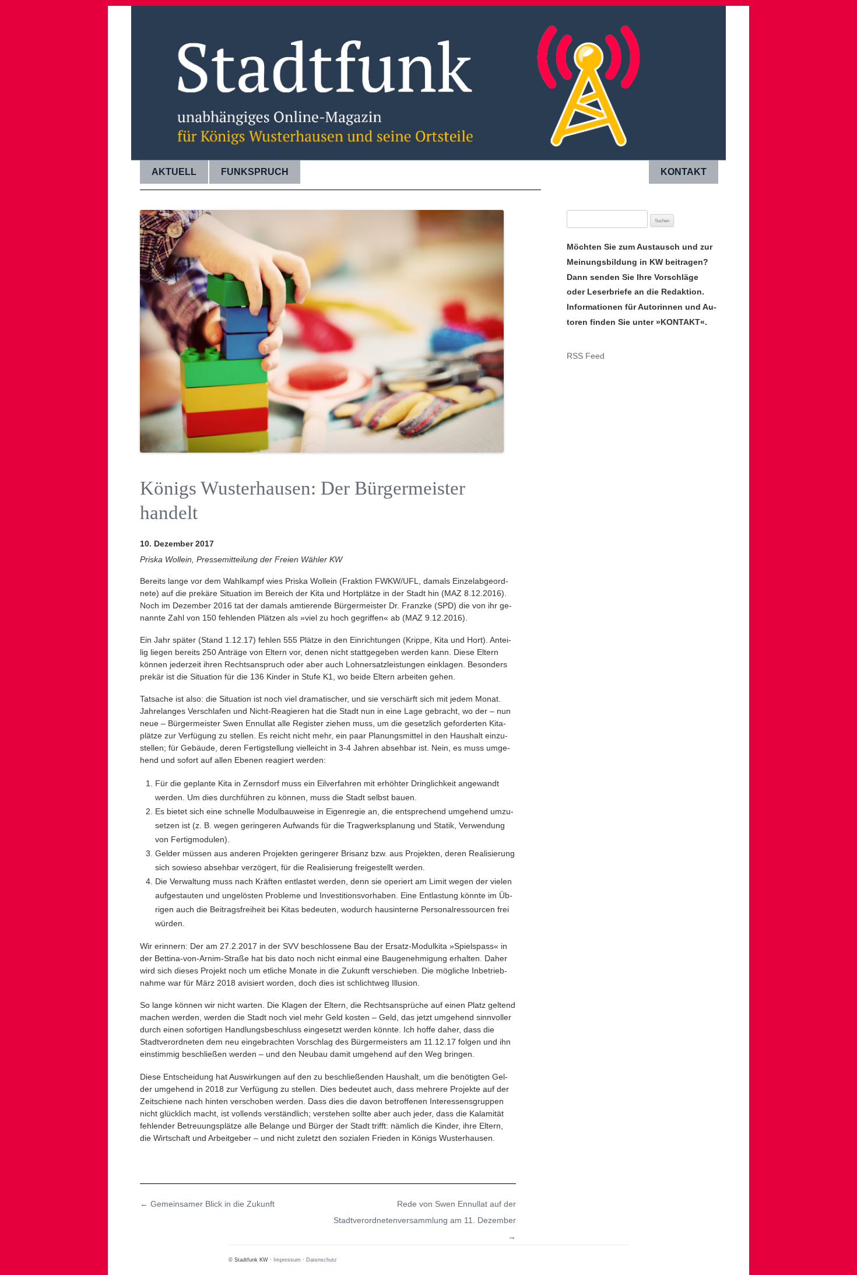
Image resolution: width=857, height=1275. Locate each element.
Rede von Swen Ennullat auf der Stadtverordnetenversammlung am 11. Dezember (424, 1220)
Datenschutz (321, 1260)
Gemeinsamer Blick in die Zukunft (207, 1204)
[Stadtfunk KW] (428, 79)
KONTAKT (684, 172)
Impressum (287, 1260)
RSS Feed (586, 355)
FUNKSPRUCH (255, 172)
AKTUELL (174, 172)
